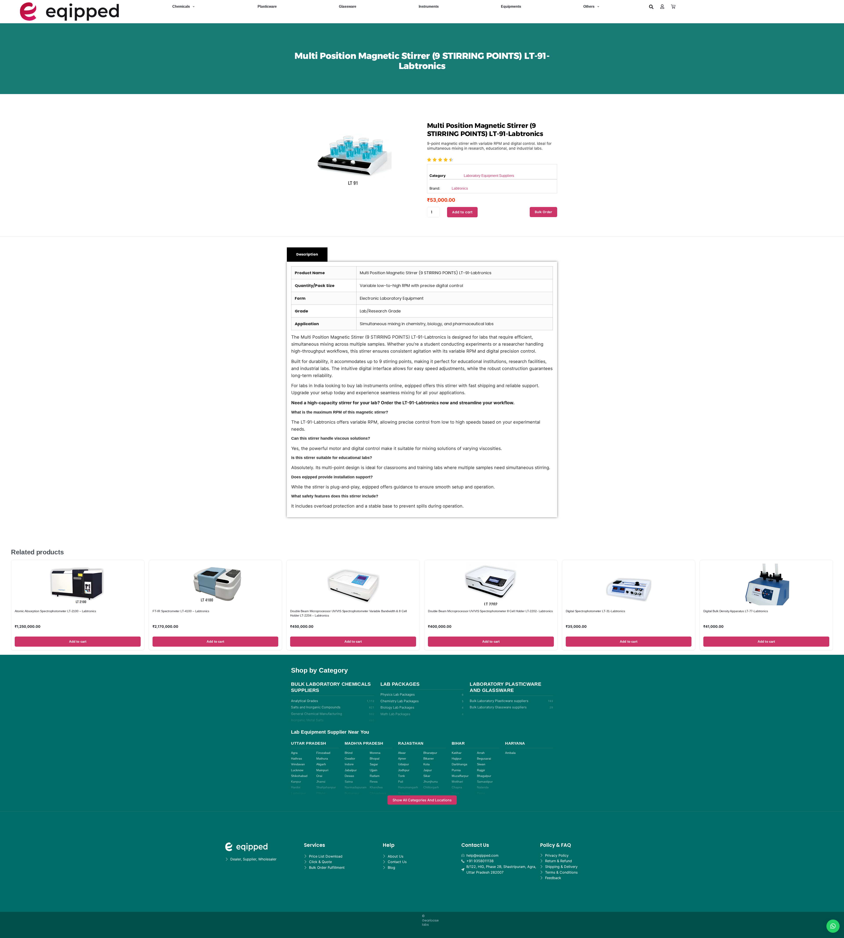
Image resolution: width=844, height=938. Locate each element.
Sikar (426, 776)
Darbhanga (459, 764)
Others (589, 6)
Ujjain (373, 770)
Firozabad (323, 753)
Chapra (457, 787)
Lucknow (297, 770)
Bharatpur (430, 753)
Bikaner (428, 758)
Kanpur (296, 781)
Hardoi (295, 787)
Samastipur (485, 781)
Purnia (456, 770)
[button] (651, 6)
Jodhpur (403, 770)
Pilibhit (320, 793)
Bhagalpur (484, 776)
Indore (349, 764)
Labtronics (460, 188)
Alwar (402, 753)
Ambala (510, 753)
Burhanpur (352, 793)
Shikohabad (299, 776)
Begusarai (484, 758)
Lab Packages (400, 684)
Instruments (429, 6)
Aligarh (321, 764)
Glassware (347, 6)
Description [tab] (307, 254)
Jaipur (427, 770)
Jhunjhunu (430, 781)
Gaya (455, 793)
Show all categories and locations (422, 800)
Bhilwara (404, 793)
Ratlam (375, 776)
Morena (375, 753)
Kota (426, 764)
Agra (294, 753)
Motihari (457, 781)
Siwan (481, 764)
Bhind (349, 753)
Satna (349, 781)
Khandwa (376, 787)
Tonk (401, 776)
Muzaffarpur (460, 776)
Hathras (296, 758)
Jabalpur (351, 770)
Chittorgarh (431, 787)
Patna (481, 793)
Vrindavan (298, 764)
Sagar (374, 764)
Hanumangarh (408, 787)
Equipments (511, 6)
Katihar (457, 753)
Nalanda (483, 787)
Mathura (322, 758)
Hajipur (457, 758)
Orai (319, 776)
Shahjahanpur (326, 787)
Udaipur (403, 764)
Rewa (374, 781)
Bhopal (374, 758)
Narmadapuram (356, 787)
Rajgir (481, 770)
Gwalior (350, 758)
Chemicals (181, 6)
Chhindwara (378, 793)
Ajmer (402, 758)
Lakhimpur (298, 793)
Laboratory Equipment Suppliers (489, 176)
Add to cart (462, 212)
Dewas (349, 776)
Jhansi (320, 781)
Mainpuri (322, 770)
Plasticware (267, 6)
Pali (400, 781)
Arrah (481, 753)
